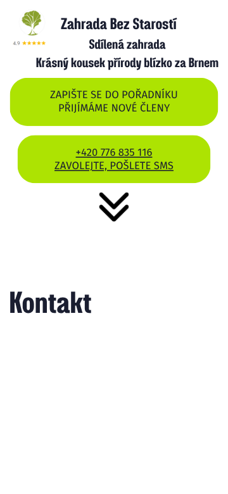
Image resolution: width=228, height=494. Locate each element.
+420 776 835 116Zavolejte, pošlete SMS (114, 159)
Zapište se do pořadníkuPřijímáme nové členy (114, 102)
